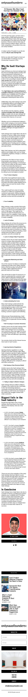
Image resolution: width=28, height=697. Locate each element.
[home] (12, 3)
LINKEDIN (14, 677)
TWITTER (14, 675)
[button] (25, 3)
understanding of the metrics (16, 161)
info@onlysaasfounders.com (14, 686)
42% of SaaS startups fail (8, 85)
